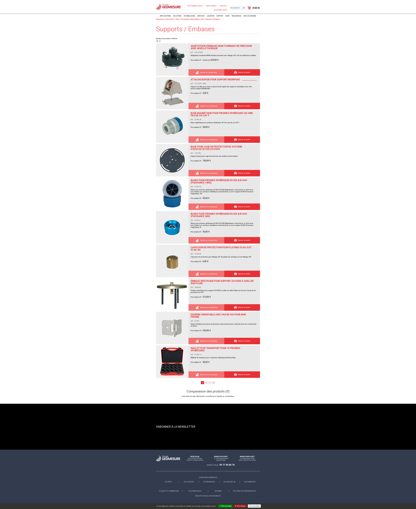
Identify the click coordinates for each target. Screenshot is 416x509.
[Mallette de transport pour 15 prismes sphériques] (172, 361)
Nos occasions (250, 16)
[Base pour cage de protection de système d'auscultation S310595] (172, 160)
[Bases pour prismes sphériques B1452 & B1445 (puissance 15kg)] (172, 194)
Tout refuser (241, 506)
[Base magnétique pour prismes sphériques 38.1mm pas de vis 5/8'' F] (172, 126)
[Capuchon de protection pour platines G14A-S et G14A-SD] (172, 261)
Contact (223, 6)
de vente (168, 482)
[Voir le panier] (249, 8)
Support (219, 16)
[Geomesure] (168, 10)
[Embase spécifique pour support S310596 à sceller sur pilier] (172, 294)
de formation (249, 482)
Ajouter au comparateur (208, 72)
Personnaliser (254, 506)
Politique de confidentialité (244, 491)
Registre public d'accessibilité (208, 496)
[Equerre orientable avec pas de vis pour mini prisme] (172, 328)
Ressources (236, 16)
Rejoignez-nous (220, 10)
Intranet (218, 491)
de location (189, 482)
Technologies (189, 16)
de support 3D (229, 482)
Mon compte (211, 6)
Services (201, 16)
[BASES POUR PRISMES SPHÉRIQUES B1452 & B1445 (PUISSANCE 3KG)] (172, 227)
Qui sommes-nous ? (195, 6)
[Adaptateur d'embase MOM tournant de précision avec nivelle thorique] (172, 59)
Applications (165, 16)
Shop (227, 16)
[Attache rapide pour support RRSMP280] (172, 93)
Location (210, 16)
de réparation (209, 482)
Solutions (177, 16)
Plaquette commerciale (169, 491)
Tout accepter (226, 506)
